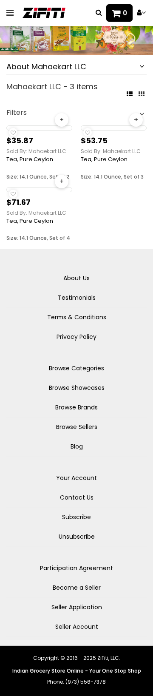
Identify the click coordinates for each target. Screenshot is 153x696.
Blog (77, 446)
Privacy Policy (76, 336)
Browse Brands (76, 407)
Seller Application (76, 607)
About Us (76, 278)
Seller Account (76, 626)
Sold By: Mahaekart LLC (36, 151)
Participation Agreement (76, 568)
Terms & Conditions (76, 317)
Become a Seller (77, 587)
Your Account (76, 478)
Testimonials (77, 297)
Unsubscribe (77, 536)
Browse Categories (76, 368)
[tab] (76, 66)
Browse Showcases (77, 388)
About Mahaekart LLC (46, 66)
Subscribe (76, 517)
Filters (16, 112)
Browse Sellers (76, 427)
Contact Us (77, 497)
